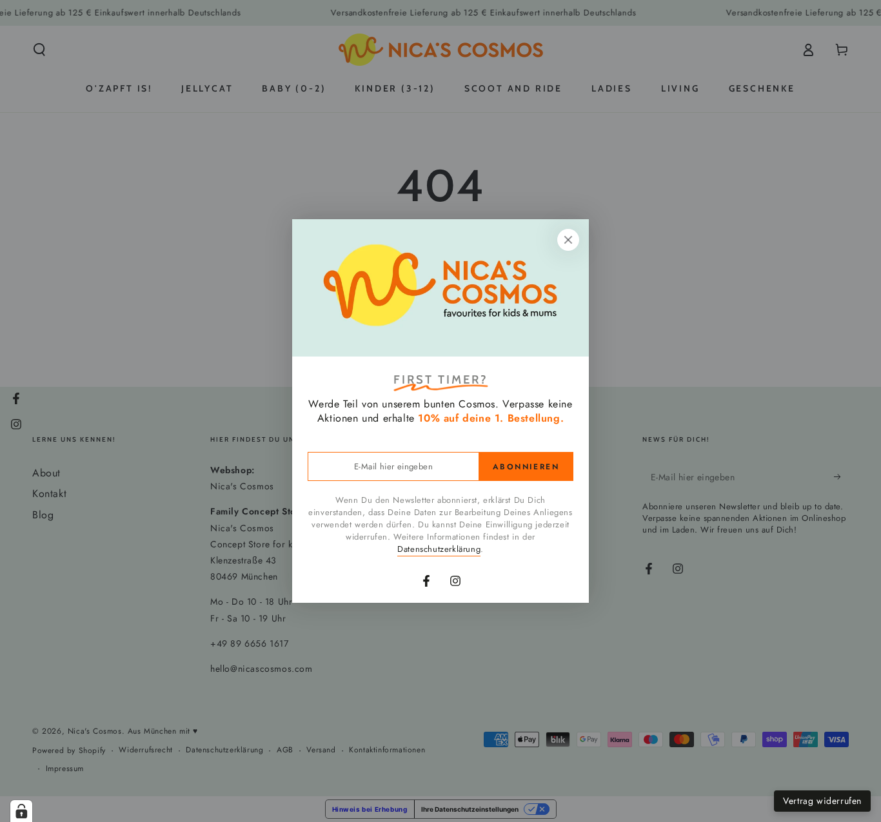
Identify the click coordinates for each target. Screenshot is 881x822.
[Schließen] (568, 240)
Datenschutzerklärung (438, 549)
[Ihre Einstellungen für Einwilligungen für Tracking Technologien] (21, 811)
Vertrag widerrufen (822, 800)
